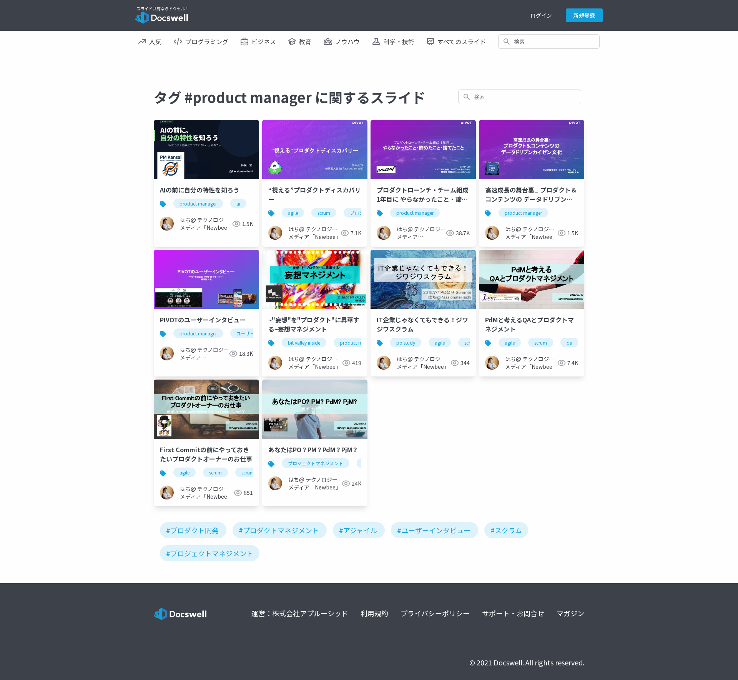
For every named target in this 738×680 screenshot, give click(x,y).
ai (238, 203)
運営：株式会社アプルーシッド (299, 613)
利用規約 (374, 613)
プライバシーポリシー (435, 613)
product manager (198, 203)
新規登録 (584, 15)
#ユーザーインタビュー (433, 530)
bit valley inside (304, 342)
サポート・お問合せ (513, 613)
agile (293, 212)
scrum (323, 212)
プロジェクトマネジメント (315, 463)
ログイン (541, 15)
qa (569, 342)
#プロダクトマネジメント (279, 530)
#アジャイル (358, 530)
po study (405, 342)
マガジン (570, 613)
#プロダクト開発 (192, 530)
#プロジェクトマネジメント (209, 553)
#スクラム (506, 530)
